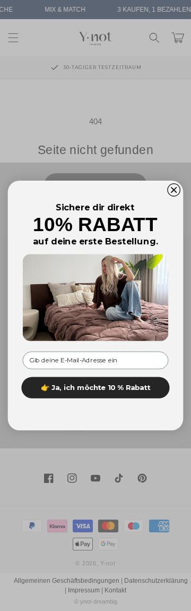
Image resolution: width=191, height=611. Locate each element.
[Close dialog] (174, 190)
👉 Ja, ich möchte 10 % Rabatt (95, 387)
